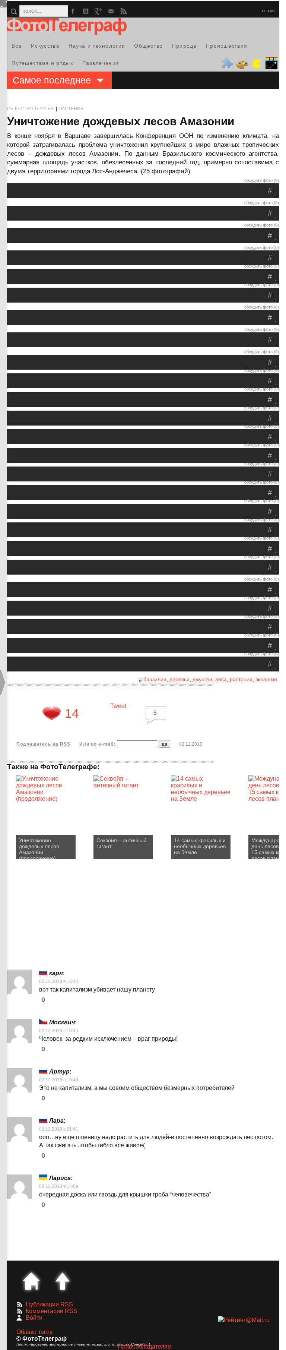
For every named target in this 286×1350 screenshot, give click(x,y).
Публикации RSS (49, 1304)
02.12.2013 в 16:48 (58, 1079)
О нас (268, 11)
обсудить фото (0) (261, 180)
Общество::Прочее (30, 108)
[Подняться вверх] (62, 1281)
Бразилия (154, 679)
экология (266, 679)
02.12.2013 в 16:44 (58, 981)
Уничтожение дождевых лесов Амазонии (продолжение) (39, 848)
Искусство (45, 46)
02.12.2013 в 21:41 (58, 1129)
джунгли (202, 679)
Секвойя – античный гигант (121, 843)
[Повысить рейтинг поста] (51, 713)
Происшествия (227, 46)
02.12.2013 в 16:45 (58, 1030)
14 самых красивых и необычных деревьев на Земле (200, 846)
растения (241, 679)
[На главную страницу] (31, 1281)
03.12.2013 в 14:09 (58, 1186)
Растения (71, 108)
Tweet (118, 706)
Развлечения (100, 63)
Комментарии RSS (51, 1311)
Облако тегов (34, 1332)
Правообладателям (145, 1346)
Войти (34, 1318)
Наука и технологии (97, 46)
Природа (184, 46)
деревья (179, 679)
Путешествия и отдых (42, 63)
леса (221, 679)
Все (17, 46)
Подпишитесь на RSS (43, 744)
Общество (148, 46)
